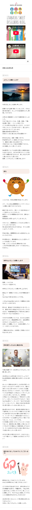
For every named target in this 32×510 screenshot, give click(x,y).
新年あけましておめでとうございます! (16, 452)
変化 (5, 171)
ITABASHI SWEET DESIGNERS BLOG (16, 20)
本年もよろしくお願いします (13, 260)
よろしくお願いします (11, 80)
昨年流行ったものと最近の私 (13, 345)
